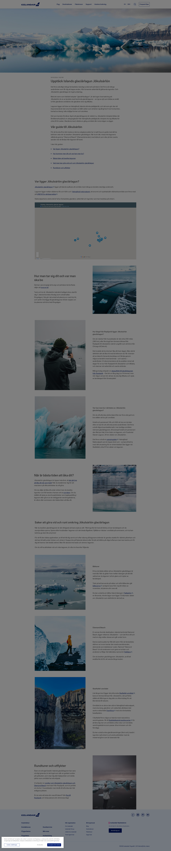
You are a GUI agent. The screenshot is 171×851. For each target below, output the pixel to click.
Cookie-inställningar (12, 844)
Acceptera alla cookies (54, 844)
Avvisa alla (40, 844)
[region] (32, 842)
